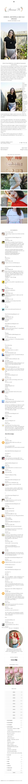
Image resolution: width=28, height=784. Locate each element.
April (8, 763)
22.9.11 (6, 549)
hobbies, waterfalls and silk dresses (13, 740)
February (9, 767)
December (9, 720)
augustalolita (8, 293)
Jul (5, 550)
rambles (5, 143)
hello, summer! (10, 743)
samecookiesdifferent (9, 513)
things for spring (10, 742)
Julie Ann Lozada (8, 524)
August (9, 754)
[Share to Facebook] (20, 142)
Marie (6, 423)
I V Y (6, 506)
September (10, 726)
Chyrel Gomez (8, 622)
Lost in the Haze (8, 345)
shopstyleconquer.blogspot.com (12, 495)
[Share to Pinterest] (23, 142)
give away (23, 129)
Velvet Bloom (8, 288)
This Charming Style (9, 352)
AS (5, 574)
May (8, 761)
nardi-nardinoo (10, 734)
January (9, 770)
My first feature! (10, 738)
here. (23, 135)
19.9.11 (6, 239)
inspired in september (12, 749)
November (10, 722)
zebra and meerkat (10, 510)
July (8, 757)
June (8, 759)
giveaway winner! (11, 733)
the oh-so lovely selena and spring (14, 752)
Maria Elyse (7, 240)
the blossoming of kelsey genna (14, 731)
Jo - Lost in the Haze (9, 337)
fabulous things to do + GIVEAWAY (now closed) (12, 746)
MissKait (7, 377)
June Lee (7, 470)
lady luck (9, 748)
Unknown (7, 348)
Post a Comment (5, 627)
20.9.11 (6, 351)
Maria (6, 602)
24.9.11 (6, 626)
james (6, 280)
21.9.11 (6, 422)
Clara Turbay (8, 232)
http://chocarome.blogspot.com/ (12, 413)
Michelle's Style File (9, 326)
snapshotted (10, 730)
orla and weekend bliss (12, 751)
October (9, 724)
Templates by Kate (18, 780)
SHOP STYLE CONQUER (10, 482)
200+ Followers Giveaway (10, 530)
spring (8, 143)
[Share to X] (21, 142)
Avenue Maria (6, 780)
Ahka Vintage (8, 269)
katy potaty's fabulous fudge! (13, 728)
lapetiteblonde (8, 317)
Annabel (7, 456)
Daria (6, 389)
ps (5, 307)
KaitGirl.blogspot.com (9, 385)
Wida (6, 465)
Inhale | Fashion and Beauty (11, 358)
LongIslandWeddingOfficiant (11, 367)
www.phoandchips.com (10, 619)
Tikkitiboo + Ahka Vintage (10, 277)
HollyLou (7, 498)
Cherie (6, 533)
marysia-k (7, 416)
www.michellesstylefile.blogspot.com (13, 334)
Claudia (6, 591)
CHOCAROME (8, 399)
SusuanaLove (8, 299)
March (9, 765)
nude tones (9, 736)
